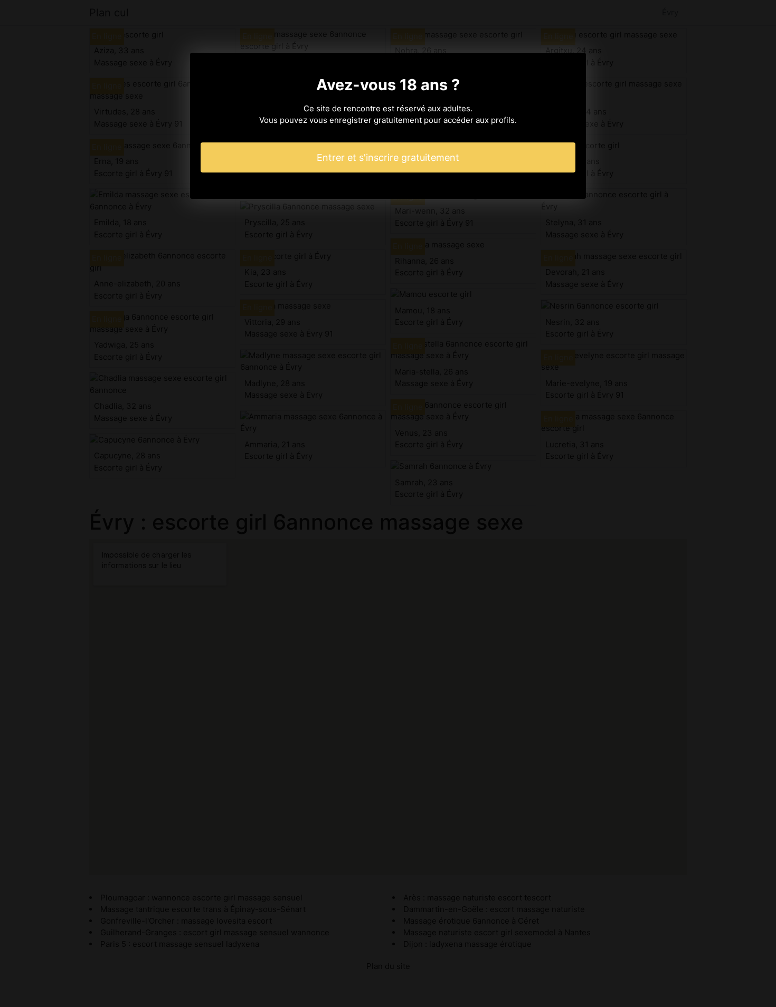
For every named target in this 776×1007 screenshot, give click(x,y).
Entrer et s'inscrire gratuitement (388, 157)
